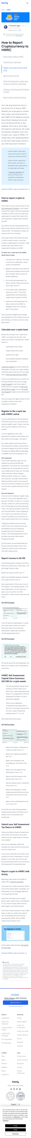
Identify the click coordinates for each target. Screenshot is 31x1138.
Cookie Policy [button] (17, 1117)
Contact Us (5, 1074)
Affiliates (4, 1067)
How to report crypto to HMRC (13, 57)
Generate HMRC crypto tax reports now (14, 189)
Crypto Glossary (22, 1035)
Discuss (19, 1038)
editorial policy (18, 35)
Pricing (19, 1018)
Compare (20, 1046)
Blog (3, 10)
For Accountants (6, 1039)
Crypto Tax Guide (22, 1031)
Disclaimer (20, 1063)
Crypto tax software (7, 367)
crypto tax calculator (15, 172)
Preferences (15, 1134)
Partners (4, 1063)
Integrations (5, 1018)
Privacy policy (21, 1056)
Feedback (20, 1042)
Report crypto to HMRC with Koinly (14, 97)
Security (19, 1067)
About (3, 1060)
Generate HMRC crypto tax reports (13, 953)
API (19, 891)
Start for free (14, 1002)
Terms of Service (22, 1060)
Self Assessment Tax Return (10, 208)
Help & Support (22, 1022)
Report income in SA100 (11, 76)
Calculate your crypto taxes (12, 62)
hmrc (8, 10)
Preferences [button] (5, 1120)
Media (3, 1071)
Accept (15, 1125)
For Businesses (6, 1043)
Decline (15, 1129)
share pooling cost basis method (16, 374)
